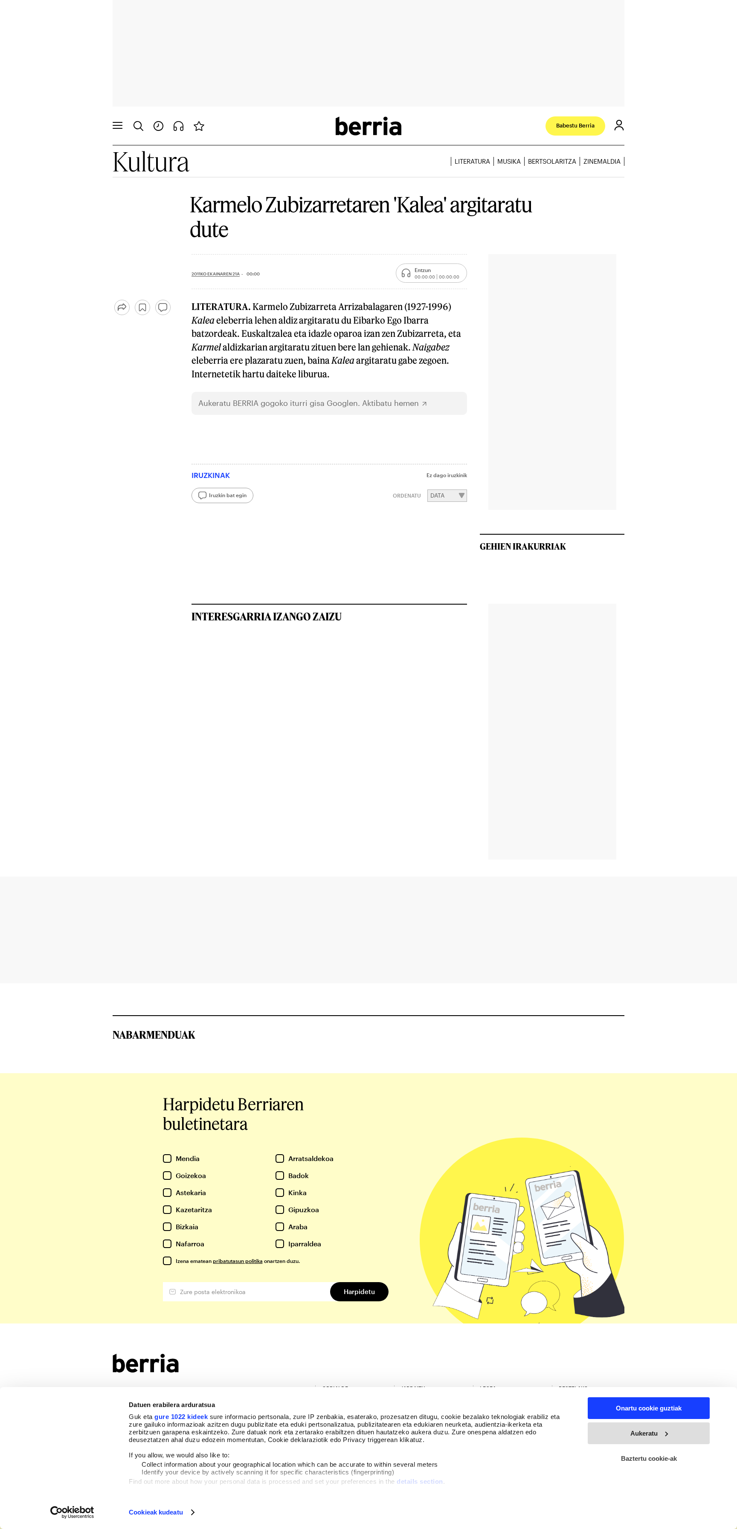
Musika (509, 161)
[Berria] (146, 1370)
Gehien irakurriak (523, 546)
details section (420, 1481)
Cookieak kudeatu (156, 1512)
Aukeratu (644, 1433)
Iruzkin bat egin (228, 495)
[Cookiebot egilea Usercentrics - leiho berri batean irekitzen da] (72, 1512)
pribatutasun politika (238, 1261)
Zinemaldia (602, 161)
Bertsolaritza (552, 161)
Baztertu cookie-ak (649, 1458)
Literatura (472, 161)
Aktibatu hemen (390, 403)
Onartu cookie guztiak (649, 1408)
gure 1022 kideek (181, 1416)
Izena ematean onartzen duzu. (238, 1261)
